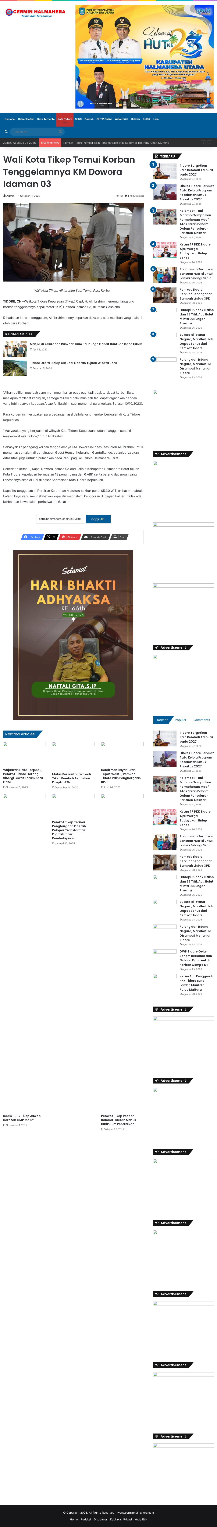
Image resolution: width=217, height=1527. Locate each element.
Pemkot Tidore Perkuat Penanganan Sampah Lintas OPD (196, 294)
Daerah (89, 119)
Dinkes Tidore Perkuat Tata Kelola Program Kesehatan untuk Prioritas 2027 (197, 192)
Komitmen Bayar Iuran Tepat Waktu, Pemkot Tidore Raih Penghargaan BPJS (121, 776)
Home (74, 1519)
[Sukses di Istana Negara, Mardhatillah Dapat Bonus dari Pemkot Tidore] (165, 341)
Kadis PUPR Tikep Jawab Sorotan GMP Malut (22, 1118)
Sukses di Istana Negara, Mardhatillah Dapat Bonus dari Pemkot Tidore (196, 341)
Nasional (10, 119)
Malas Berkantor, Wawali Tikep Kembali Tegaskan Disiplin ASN (71, 778)
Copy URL (98, 519)
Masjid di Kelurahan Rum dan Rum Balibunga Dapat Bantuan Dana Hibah (86, 344)
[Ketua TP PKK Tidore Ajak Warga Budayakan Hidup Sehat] (165, 250)
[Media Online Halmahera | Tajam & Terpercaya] (36, 13)
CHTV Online (104, 119)
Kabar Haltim (26, 119)
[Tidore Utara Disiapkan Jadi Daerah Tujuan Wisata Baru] (15, 368)
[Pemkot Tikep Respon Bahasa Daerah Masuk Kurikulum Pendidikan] (122, 953)
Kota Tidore (65, 119)
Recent (162, 720)
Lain (156, 119)
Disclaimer (100, 1519)
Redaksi (86, 1519)
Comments (202, 720)
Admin (10, 195)
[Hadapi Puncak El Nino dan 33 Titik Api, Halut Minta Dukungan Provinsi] (165, 316)
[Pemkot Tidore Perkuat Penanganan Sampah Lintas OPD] (165, 295)
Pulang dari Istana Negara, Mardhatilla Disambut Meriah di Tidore (195, 366)
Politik (146, 119)
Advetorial (121, 119)
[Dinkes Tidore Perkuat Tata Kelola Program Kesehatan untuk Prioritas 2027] (165, 192)
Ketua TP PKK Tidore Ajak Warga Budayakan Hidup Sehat (195, 251)
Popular (180, 720)
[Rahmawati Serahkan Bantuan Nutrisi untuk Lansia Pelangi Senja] (165, 275)
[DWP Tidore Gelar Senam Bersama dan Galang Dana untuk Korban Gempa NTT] (165, 957)
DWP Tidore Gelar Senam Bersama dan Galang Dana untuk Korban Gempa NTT (196, 958)
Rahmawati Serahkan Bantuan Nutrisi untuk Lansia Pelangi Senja (196, 273)
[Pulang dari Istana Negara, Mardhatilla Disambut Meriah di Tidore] (165, 365)
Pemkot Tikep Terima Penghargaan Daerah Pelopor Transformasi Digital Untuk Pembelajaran (69, 830)
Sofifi (78, 119)
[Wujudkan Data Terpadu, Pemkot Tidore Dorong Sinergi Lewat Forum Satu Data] (24, 754)
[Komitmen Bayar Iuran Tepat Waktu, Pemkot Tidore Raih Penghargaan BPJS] (122, 754)
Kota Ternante (46, 119)
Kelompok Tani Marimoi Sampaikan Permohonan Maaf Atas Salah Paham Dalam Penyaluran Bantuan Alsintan (195, 222)
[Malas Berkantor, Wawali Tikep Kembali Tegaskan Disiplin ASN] (73, 756)
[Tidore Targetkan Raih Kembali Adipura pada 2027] (165, 171)
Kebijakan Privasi (121, 1519)
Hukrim (135, 119)
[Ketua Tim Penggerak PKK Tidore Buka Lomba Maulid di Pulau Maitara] (165, 982)
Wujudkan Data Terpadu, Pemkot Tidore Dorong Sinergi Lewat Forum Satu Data (23, 776)
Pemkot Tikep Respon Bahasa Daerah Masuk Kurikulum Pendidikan (118, 1120)
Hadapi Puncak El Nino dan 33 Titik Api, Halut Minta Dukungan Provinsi (197, 316)
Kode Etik (141, 1519)
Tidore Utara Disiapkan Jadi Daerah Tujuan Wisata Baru (73, 363)
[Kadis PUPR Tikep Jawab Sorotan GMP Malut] (24, 953)
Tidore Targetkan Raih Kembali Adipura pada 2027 (196, 170)
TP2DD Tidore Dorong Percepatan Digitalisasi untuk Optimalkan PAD (108, 142)
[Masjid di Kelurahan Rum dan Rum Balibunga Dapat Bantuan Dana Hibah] (15, 349)
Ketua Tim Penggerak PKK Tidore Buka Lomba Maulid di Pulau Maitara (196, 983)
